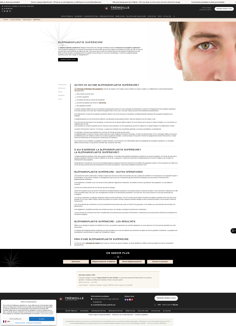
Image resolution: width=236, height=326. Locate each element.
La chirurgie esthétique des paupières (89, 89)
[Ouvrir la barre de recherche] (174, 16)
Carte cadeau (206, 7)
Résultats (61, 95)
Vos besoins (84, 310)
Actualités (167, 310)
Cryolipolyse (155, 310)
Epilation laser (143, 310)
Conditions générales (141, 314)
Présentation (62, 84)
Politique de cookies (20, 322)
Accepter (41, 319)
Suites (60, 92)
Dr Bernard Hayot (138, 278)
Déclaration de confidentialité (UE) (122, 314)
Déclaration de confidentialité (33, 322)
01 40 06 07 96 (8, 8)
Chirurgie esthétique (98, 310)
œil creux (102, 103)
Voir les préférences (15, 319)
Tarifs (60, 99)
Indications (61, 88)
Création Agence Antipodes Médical (99, 314)
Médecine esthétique (116, 310)
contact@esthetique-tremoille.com (104, 304)
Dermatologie (130, 310)
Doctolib (130, 285)
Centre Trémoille (71, 310)
